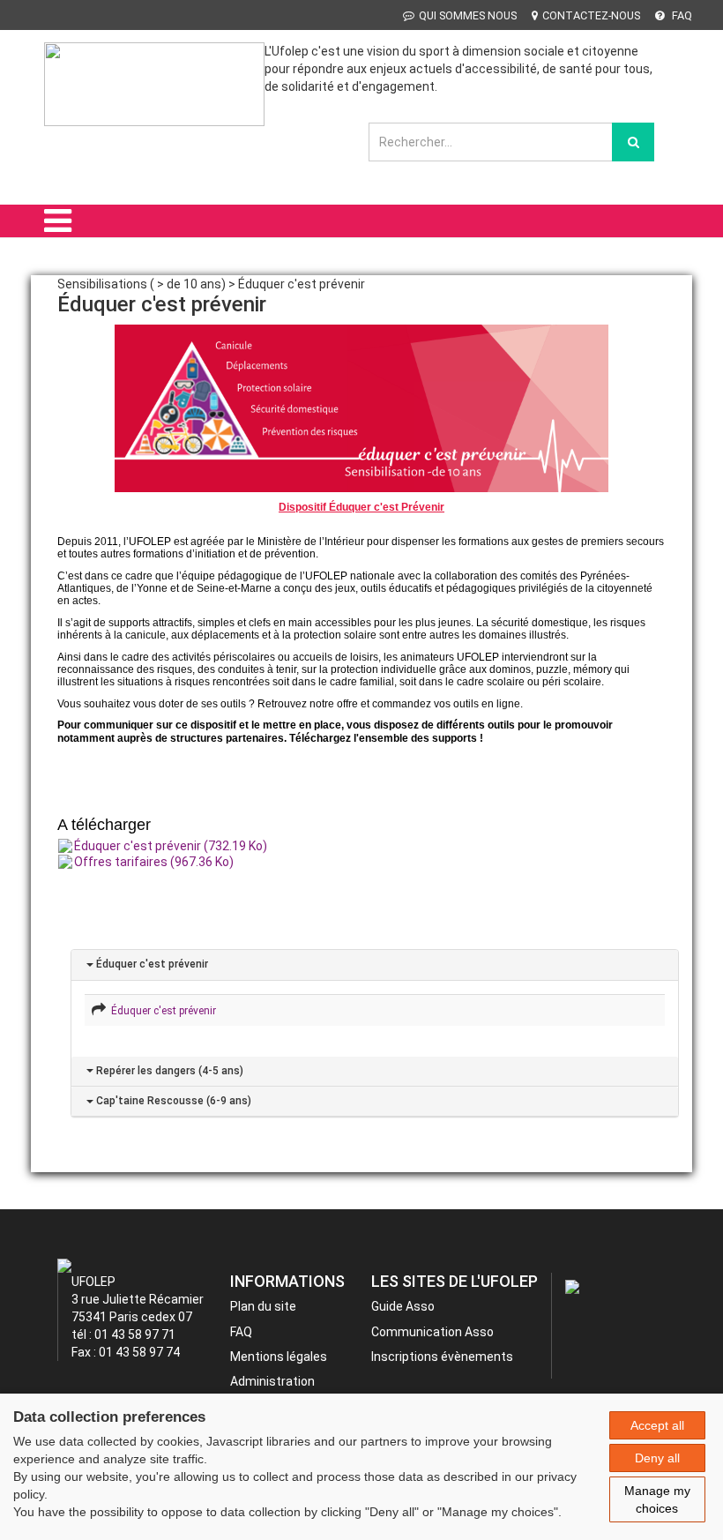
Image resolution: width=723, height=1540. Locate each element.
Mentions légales (278, 1356)
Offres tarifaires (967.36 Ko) (154, 862)
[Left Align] (633, 142)
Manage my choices (657, 1499)
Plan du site (263, 1306)
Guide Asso (403, 1306)
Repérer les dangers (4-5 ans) (168, 1071)
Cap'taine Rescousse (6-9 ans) (172, 1101)
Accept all (657, 1425)
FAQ (680, 15)
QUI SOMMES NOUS (468, 15)
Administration (272, 1381)
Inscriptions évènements (442, 1356)
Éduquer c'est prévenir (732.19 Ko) (170, 846)
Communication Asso (432, 1332)
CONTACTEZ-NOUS (591, 15)
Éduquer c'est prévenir (150, 964)
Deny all (657, 1458)
